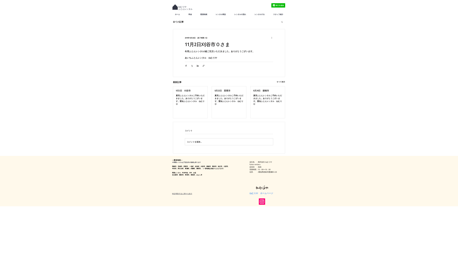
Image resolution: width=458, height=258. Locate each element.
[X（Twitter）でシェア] (192, 66)
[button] (282, 22)
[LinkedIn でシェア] (198, 66)
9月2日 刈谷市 (183, 90)
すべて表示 (281, 82)
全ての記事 (178, 21)
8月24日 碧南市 (261, 90)
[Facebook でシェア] (186, 66)
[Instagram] (262, 201)
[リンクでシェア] (203, 66)
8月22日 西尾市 (222, 90)
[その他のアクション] (271, 37)
